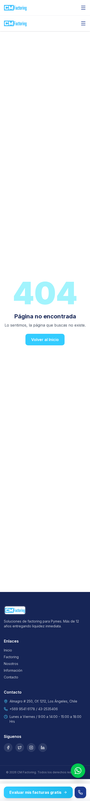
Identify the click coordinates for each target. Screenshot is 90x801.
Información (13, 670)
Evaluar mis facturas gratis (35, 792)
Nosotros (11, 664)
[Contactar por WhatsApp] (78, 770)
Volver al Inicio (45, 339)
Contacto (11, 677)
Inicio (8, 650)
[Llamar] (80, 792)
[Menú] (83, 8)
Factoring (11, 657)
